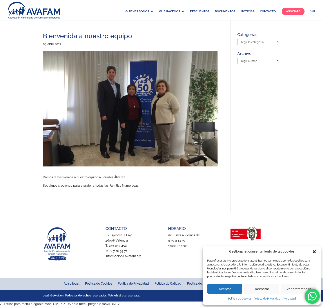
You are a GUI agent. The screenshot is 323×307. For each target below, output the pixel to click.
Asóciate (293, 11)
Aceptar (225, 289)
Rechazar (262, 289)
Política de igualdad (201, 283)
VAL (313, 11)
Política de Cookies (239, 298)
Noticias (247, 11)
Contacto (268, 11)
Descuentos (199, 11)
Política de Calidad (167, 283)
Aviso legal (289, 298)
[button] (314, 251)
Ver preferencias (299, 289)
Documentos (225, 11)
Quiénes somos (137, 11)
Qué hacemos (169, 11)
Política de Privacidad (267, 298)
